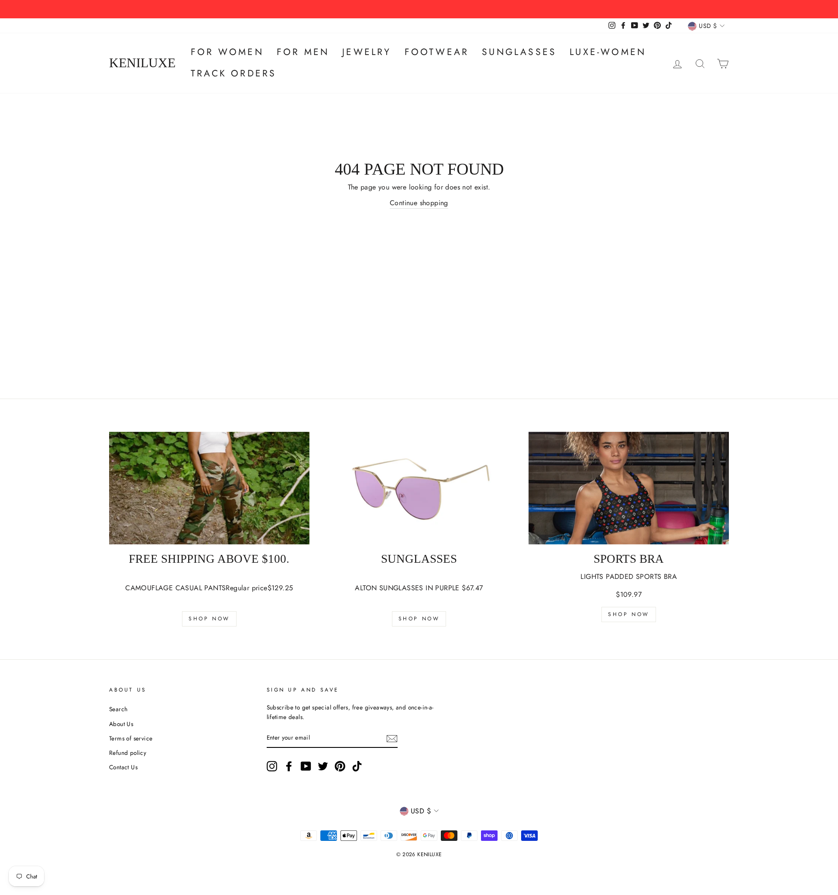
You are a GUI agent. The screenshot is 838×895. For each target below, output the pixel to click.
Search (118, 709)
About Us (121, 723)
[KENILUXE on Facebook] (289, 766)
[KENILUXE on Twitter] (323, 766)
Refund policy (127, 752)
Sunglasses (519, 52)
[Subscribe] (392, 738)
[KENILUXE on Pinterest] (340, 766)
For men (303, 52)
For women (227, 52)
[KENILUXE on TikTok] (357, 766)
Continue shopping (419, 203)
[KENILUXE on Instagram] (272, 766)
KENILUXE (142, 62)
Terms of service (130, 738)
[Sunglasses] (419, 488)
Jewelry (366, 52)
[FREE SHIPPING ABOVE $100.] (209, 488)
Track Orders (233, 73)
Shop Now (209, 619)
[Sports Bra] (629, 488)
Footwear (437, 52)
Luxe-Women (608, 52)
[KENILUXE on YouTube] (306, 766)
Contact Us (123, 767)
